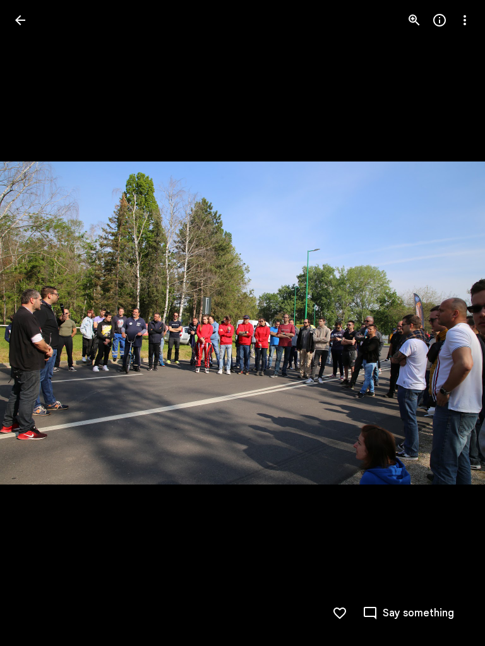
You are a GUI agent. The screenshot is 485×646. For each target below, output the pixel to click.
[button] (35, 323)
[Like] (339, 613)
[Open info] (439, 20)
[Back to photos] (20, 20)
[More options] (464, 20)
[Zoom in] (414, 20)
